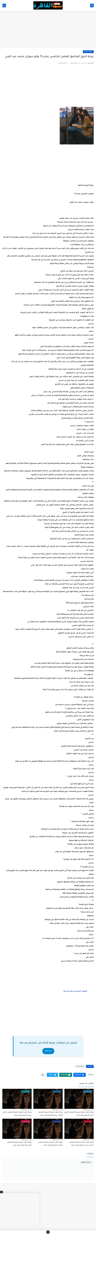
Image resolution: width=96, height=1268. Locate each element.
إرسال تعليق (86, 1162)
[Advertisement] (48, 29)
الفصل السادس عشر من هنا (75, 991)
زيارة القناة (48, 1051)
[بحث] (4, 5)
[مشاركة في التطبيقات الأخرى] (43, 1075)
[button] (79, 1075)
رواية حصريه (88, 51)
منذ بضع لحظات (87, 1110)
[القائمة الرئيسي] (92, 5)
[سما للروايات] (48, 5)
